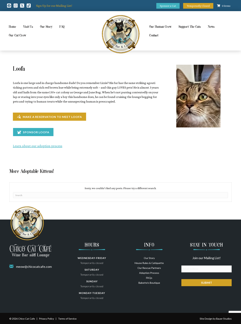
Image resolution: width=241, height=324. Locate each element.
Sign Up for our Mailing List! (54, 5)
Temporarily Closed (198, 5)
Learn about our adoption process (37, 146)
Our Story (149, 257)
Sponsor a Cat (168, 5)
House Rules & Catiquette (149, 262)
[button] (9, 6)
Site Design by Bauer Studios (216, 318)
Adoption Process (149, 272)
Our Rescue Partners (149, 267)
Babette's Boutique (149, 282)
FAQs (149, 277)
